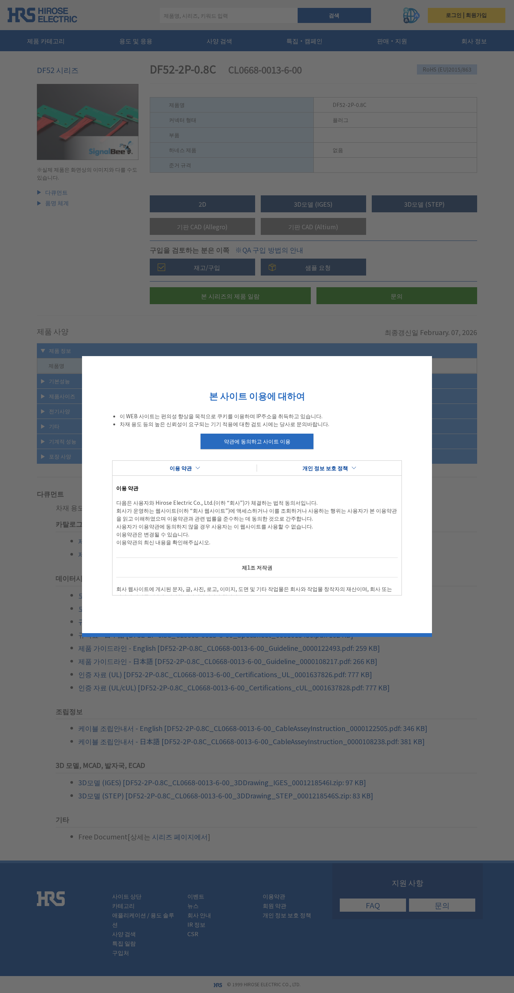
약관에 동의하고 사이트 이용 (257, 441)
